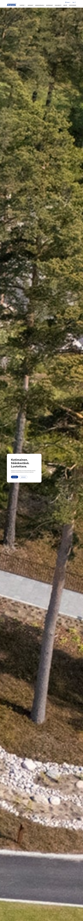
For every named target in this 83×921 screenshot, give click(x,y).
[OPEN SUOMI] (70, 2)
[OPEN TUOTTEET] (25, 5)
